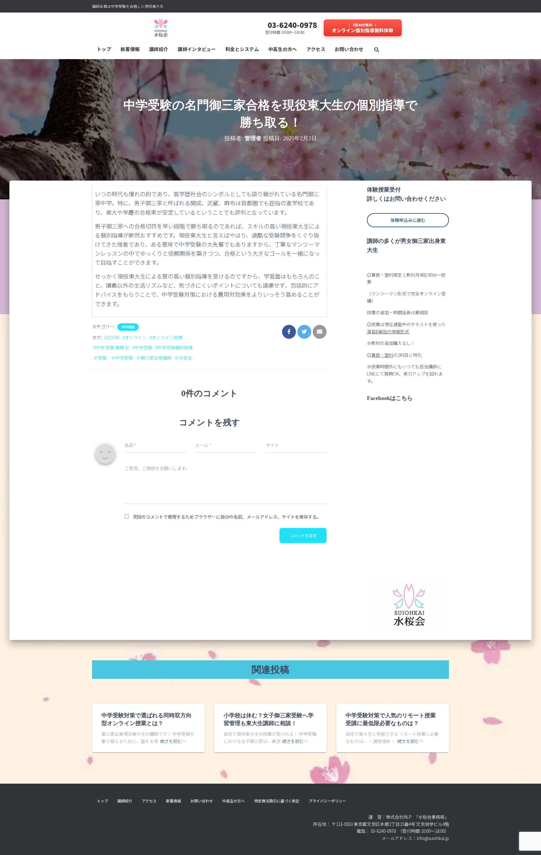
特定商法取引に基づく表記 (276, 800)
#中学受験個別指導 (174, 347)
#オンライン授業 (166, 337)
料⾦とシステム (242, 49)
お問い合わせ (349, 49)
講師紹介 (158, 49)
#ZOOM (111, 337)
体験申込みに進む (407, 220)
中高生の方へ (282, 49)
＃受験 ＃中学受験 (113, 358)
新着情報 (130, 49)
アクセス (316, 49)
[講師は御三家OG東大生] (160, 27)
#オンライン (134, 337)
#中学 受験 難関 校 (111, 347)
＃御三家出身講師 (153, 358)
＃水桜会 (183, 358)
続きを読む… (173, 741)
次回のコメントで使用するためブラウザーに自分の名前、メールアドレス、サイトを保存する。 (227, 517)
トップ (104, 49)
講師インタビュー (197, 49)
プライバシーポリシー (327, 800)
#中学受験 (142, 347)
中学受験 (128, 327)
